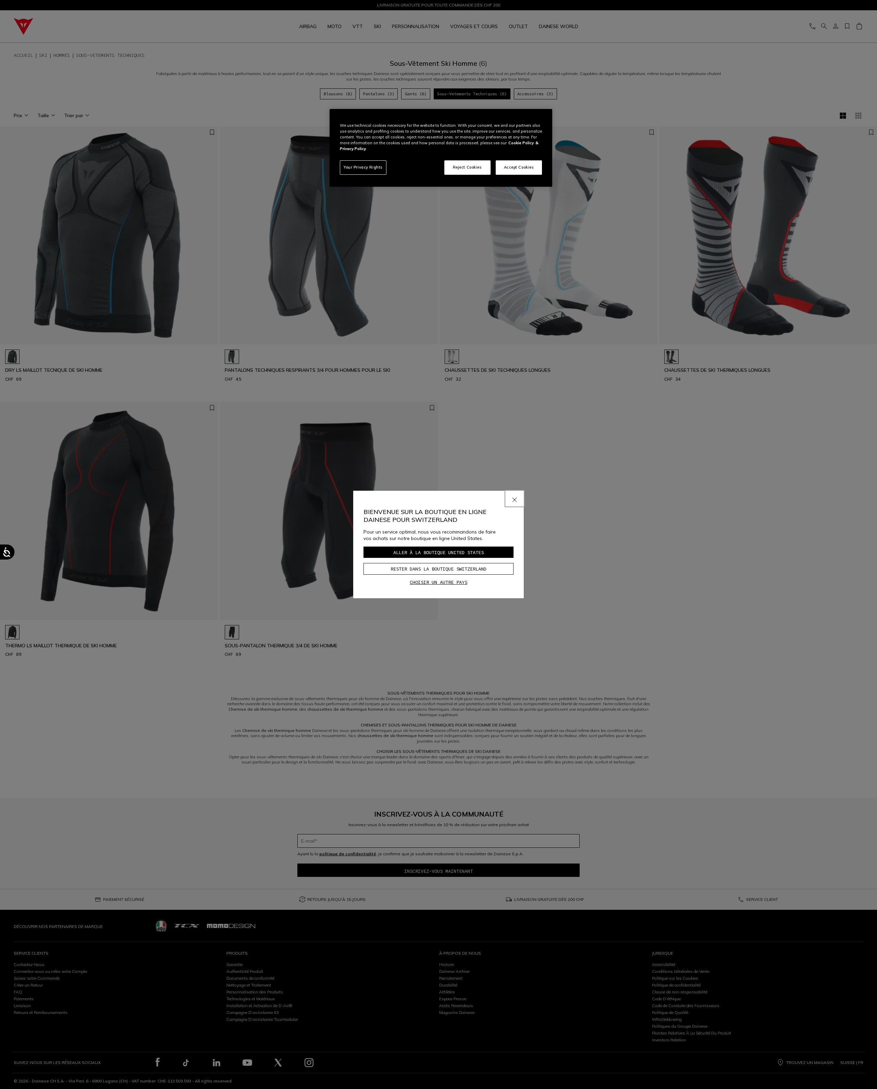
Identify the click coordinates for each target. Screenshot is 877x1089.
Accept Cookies (519, 167)
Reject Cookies (467, 167)
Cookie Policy (521, 142)
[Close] (514, 498)
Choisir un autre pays (438, 582)
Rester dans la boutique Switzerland (438, 569)
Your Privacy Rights (363, 167)
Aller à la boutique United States (438, 552)
